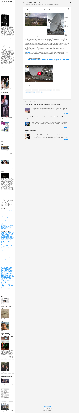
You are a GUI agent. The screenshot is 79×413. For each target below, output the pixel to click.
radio (54, 90)
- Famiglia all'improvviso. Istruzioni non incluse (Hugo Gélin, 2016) (7, 226)
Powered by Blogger (47, 406)
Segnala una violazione (47, 410)
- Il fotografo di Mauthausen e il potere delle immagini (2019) (7, 210)
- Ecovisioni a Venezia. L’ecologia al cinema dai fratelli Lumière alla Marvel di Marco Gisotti (7, 268)
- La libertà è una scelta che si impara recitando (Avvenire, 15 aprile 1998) (6, 245)
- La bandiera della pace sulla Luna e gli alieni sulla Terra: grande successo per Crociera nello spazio (7, 257)
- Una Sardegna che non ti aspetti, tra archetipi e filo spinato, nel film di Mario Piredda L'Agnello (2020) (7, 212)
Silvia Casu (38, 92)
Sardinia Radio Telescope (30, 92)
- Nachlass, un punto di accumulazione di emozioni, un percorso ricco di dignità (6, 254)
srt (41, 92)
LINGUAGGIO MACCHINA (33, 2)
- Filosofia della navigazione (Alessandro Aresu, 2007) (6, 288)
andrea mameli (28, 90)
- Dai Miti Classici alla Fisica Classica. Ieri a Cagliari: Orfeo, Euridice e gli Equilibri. (6, 242)
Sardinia (57, 90)
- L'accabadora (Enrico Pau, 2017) (7, 221)
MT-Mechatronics (38, 45)
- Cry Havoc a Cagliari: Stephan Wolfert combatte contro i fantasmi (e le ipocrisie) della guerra (7, 250)
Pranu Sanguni (49, 90)
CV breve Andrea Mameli (30, 130)
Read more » (66, 113)
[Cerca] (70, 3)
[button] (68, 9)
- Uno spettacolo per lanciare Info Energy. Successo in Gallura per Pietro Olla (7, 262)
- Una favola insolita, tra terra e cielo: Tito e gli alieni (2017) (6, 220)
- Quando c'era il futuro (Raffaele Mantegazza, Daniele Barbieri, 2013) (7, 290)
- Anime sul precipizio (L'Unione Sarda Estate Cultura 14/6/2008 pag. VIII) (7, 285)
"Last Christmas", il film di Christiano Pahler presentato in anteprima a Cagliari (42, 104)
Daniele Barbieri (35, 90)
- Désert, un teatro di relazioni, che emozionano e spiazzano (7, 248)
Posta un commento (30, 96)
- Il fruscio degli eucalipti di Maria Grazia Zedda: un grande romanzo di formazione (7, 271)
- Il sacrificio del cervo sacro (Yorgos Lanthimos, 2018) (6, 215)
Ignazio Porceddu (42, 90)
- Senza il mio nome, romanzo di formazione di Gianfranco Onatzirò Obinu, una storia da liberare (7, 276)
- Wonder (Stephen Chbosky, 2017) (7, 222)
